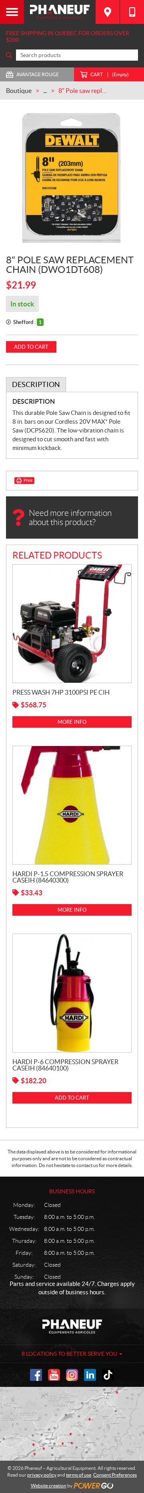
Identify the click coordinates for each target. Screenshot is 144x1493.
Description (36, 384)
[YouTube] (54, 1375)
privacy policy (41, 1474)
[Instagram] (72, 1375)
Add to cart (31, 347)
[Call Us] (132, 12)
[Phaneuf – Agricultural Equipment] (60, 12)
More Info (72, 722)
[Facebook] (36, 1375)
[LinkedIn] (90, 1375)
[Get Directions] (108, 12)
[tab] (36, 384)
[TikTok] (108, 1375)
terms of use (78, 1474)
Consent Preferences (115, 1474)
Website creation (48, 1485)
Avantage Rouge (37, 74)
